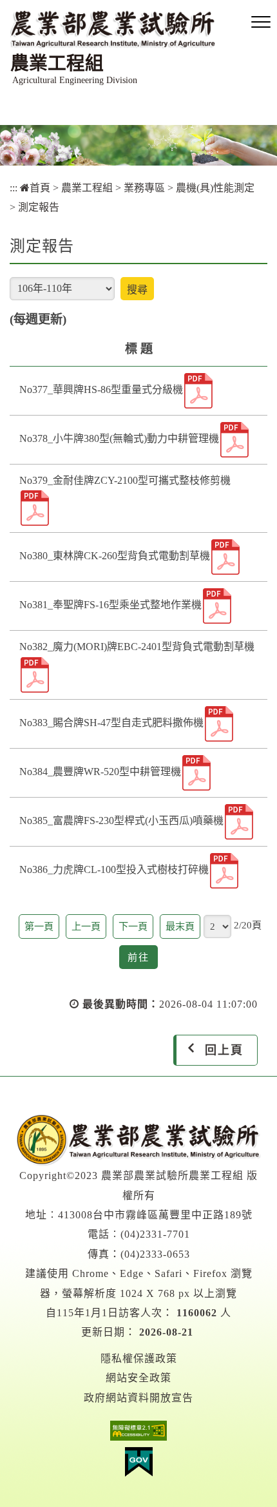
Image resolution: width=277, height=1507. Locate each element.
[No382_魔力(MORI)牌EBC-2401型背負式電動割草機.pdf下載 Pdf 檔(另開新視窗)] (34, 675)
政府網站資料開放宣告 (138, 1397)
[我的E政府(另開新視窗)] (138, 1465)
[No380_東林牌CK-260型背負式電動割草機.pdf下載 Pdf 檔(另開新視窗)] (225, 557)
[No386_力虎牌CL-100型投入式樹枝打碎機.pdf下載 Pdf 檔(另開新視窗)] (224, 870)
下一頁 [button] (133, 926)
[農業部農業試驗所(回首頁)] (138, 1138)
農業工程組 (87, 187)
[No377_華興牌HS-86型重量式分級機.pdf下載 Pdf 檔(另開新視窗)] (198, 390)
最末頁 (180, 926)
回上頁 (224, 1050)
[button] (261, 22)
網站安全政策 (138, 1377)
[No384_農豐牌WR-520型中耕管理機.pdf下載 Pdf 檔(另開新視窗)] (196, 773)
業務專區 (144, 187)
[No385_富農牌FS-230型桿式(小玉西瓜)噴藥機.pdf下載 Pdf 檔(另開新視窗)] (239, 822)
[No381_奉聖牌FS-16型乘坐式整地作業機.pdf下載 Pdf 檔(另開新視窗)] (217, 606)
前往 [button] (143, 960)
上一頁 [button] (86, 926)
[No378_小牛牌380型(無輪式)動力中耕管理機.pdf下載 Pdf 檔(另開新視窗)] (234, 439)
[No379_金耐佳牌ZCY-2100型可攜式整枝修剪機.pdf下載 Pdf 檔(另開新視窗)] (34, 508)
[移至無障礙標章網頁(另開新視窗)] (138, 1434)
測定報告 (38, 207)
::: (13, 187)
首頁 (40, 187)
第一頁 (38, 926)
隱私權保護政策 (138, 1358)
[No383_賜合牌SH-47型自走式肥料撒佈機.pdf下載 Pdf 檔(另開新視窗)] (219, 724)
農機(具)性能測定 (215, 187)
